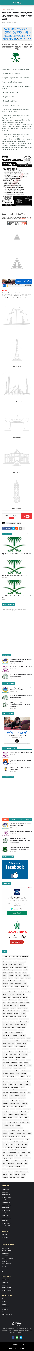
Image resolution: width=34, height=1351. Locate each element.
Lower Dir (23, 1073)
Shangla (18, 1144)
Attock (15, 964)
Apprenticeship (22, 961)
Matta (21, 1084)
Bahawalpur (18, 970)
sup (3, 1155)
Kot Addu (10, 1065)
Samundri (21, 1139)
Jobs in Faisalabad (6, 1197)
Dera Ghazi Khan (20, 994)
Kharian (4, 1060)
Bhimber (16, 978)
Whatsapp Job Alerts (11, 34)
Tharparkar (5, 1169)
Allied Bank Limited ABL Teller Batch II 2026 (20, 761)
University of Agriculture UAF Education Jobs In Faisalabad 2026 (21, 660)
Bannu (24, 972)
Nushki (21, 1111)
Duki (9, 1002)
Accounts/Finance (24, 956)
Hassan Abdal (20, 1021)
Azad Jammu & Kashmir (8, 967)
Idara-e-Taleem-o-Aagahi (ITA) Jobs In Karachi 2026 (20, 768)
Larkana (11, 1070)
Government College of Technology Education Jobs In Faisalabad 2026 (19, 848)
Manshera (27, 1081)
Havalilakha (5, 1024)
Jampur (28, 1038)
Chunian (22, 986)
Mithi (28, 1092)
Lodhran (12, 1073)
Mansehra (20, 1081)
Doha (26, 1000)
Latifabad (22, 1070)
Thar (23, 1166)
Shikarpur (23, 1147)
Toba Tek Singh (18, 1169)
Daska (10, 991)
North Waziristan (6, 1111)
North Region (27, 1109)
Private (27, 1122)
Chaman (22, 980)
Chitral (16, 986)
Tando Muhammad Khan (17, 1160)
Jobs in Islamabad (6, 1194)
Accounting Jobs (15, 39)
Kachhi (25, 1043)
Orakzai (4, 1114)
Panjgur (4, 1117)
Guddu (16, 1013)
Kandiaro (11, 1051)
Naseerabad (5, 1103)
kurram (4, 1068)
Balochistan (10, 972)
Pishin (4, 1122)
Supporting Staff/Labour (12, 1155)
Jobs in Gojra (5, 1220)
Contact (4, 1304)
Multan (11, 1095)
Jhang (28, 1040)
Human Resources (7, 1030)
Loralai (17, 1073)
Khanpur (18, 1057)
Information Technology (8, 1032)
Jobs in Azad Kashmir (7, 1290)
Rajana (19, 1130)
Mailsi (17, 1076)
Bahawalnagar (10, 970)
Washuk (23, 1174)
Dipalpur (20, 1000)
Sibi (21, 1150)
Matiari (16, 1084)
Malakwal (11, 1079)
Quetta (20, 1128)
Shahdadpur (5, 1144)
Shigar (17, 1147)
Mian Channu (14, 1087)
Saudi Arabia (17, 1141)
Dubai (4, 1002)
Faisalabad (22, 1005)
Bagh (4, 970)
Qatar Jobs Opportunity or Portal (14, 37)
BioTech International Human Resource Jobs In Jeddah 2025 (16, 596)
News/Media (5, 1109)
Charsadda (5, 983)
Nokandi (12, 1109)
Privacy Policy (5, 1306)
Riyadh (19, 523)
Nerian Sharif (22, 1106)
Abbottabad (8, 956)
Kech (19, 1054)
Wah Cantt (17, 1174)
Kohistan (26, 1062)
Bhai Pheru (26, 975)
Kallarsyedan (6, 1049)
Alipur (14, 961)
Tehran (4, 1166)
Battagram (11, 975)
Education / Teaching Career (13, 31)
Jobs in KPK (4, 1285)
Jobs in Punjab (26, 35)
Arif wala (5, 964)
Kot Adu (16, 1065)
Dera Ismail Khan (6, 997)
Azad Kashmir (19, 967)
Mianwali (22, 1087)
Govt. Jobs (9, 1013)
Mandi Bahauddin (26, 1079)
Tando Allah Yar (26, 1158)
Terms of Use (5, 1309)
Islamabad (22, 1035)
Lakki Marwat (22, 1068)
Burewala (28, 978)
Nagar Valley (5, 1100)
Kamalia (19, 1049)
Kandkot (18, 1051)
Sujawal (23, 1152)
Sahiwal (17, 1136)
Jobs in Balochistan (6, 1287)
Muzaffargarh (21, 1098)
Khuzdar (22, 1060)
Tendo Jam (10, 1166)
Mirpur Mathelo (14, 1092)
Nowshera (15, 1111)
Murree (23, 1095)
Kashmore (5, 1054)
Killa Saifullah (14, 1062)
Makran (28, 1076)
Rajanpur (25, 1130)
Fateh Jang (12, 1008)
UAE (21, 1171)
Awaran (21, 964)
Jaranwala (11, 1040)
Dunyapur (14, 1002)
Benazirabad (19, 975)
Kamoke (25, 1049)
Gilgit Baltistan (24, 1010)
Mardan (4, 1084)
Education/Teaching (7, 1005)
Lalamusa (5, 1070)
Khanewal (11, 1057)
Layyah (28, 1070)
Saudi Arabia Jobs (14, 35)
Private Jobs (5, 1125)
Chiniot (4, 986)
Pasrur (21, 1117)
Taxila (26, 1163)
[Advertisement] (17, 286)
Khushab (16, 1060)
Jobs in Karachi (5, 1192)
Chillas (24, 983)
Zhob (18, 1177)
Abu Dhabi (15, 956)
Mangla (14, 1081)
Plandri (9, 1122)
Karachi (23, 1051)
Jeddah (17, 1040)
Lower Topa (5, 1076)
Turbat (16, 1171)
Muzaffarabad (13, 1098)
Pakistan (17, 1114)
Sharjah (4, 1147)
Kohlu (4, 1065)
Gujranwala (13, 1016)
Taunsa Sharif (19, 1163)
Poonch (15, 1122)
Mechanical (27, 1084)
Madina (12, 1076)
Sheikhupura (11, 1147)
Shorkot (4, 1150)
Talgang (10, 1158)
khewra (10, 1060)
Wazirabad (5, 1177)
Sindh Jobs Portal (10, 36)
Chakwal (16, 980)
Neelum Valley (13, 1106)
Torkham (10, 1171)
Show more (29, 534)
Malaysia (18, 1079)
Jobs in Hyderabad (6, 1202)
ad (3, 959)
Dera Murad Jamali (17, 997)
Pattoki (26, 1117)
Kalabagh (10, 1046)
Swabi (21, 1155)
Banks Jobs (17, 972)
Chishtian (10, 986)
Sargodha (10, 1141)
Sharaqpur (24, 1144)
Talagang (5, 1158)
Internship (15, 1035)
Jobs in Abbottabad (6, 1226)
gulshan (25, 1016)
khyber (28, 1060)
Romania (5, 1136)
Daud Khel (21, 991)
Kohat (20, 1062)
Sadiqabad (11, 1136)
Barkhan (5, 975)
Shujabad (10, 1150)
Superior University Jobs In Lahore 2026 (21, 667)
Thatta (11, 1169)
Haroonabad (5, 1021)
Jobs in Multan (5, 1199)
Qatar (15, 1128)
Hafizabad (10, 1019)
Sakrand (23, 1136)
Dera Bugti (11, 994)
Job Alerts (4, 1301)
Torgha (25, 1169)
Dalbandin (24, 989)
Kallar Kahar (22, 1046)
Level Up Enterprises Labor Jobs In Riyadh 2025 (14, 575)
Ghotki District (11, 1010)
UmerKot (26, 1171)
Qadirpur (18, 1125)
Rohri (29, 1133)
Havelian (17, 1024)
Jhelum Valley (11, 1043)
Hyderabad (21, 1030)
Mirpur (24, 1090)
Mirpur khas (5, 1092)
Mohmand (5, 1095)
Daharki (9, 989)
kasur (11, 1054)
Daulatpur (28, 991)
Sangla (4, 1141)
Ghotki (4, 1010)
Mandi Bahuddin (6, 1081)
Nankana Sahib (13, 1100)
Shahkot (12, 1144)
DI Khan (4, 1000)
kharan (23, 1057)
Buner (22, 978)
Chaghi (4, 980)
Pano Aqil (10, 1117)
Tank (26, 1160)
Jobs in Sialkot (5, 1207)
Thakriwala (17, 1166)
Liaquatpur (5, 1073)
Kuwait (9, 1068)
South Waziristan (12, 1152)
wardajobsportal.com (25, 218)
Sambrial (15, 1139)
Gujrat (19, 1016)
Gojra (4, 1013)
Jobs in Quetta (5, 1215)
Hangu (21, 1019)
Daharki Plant (16, 989)
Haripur (27, 1019)
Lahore (15, 1068)
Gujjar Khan (5, 1016)
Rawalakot (5, 1133)
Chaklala (10, 980)
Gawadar (20, 1008)
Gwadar (4, 1019)
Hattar (26, 1021)
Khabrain (25, 1054)
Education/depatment (24, 1002)
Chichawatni (18, 983)
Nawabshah (5, 1106)
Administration (13, 959)
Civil (27, 986)
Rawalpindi (12, 1133)
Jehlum (23, 1040)
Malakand (5, 1079)
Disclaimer (4, 1312)
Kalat (16, 1046)
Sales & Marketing (7, 1139)
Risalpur (19, 1133)
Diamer (10, 1000)
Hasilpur (13, 1021)
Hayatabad (23, 1024)
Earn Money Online (9, 28)
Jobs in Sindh (5, 1282)
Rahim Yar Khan (6, 1130)
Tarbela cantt (11, 1163)
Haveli (11, 1024)
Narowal (21, 1100)
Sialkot (16, 1150)
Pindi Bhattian (18, 1120)
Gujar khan (22, 1013)
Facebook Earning (10, 29)
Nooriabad (19, 1109)
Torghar (4, 1171)
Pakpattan (23, 1114)
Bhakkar (4, 978)
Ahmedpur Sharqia (7, 961)
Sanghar (27, 1139)
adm (7, 959)
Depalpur (5, 994)
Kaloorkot (13, 1049)
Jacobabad (5, 1038)
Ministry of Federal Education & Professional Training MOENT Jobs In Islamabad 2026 (20, 704)
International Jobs (10, 9)
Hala (16, 1019)
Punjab (5, 819)
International (19, 1032)
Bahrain (25, 970)
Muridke (17, 1095)
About (3, 1299)
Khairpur (5, 1057)
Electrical (16, 1005)
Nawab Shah (24, 1103)
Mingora (19, 1090)
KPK (21, 819)
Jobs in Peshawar (6, 1213)
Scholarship (25, 1141)
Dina (15, 1000)
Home (3, 9)
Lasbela (16, 1070)
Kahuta (4, 1046)
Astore (10, 964)
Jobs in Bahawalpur (6, 1223)
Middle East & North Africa (9, 1090)
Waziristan (12, 1177)
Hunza (14, 1030)
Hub (13, 1027)
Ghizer (25, 1008)
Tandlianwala (17, 1158)
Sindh (13, 819)
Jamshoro (5, 1040)
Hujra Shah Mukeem (20, 1027)
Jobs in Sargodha (6, 1210)
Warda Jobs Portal (21, 1344)
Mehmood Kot (6, 1087)
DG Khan (25, 997)
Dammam (5, 991)
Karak (29, 1051)
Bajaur (4, 972)
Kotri (25, 1065)
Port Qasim (21, 1122)
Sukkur (28, 1152)
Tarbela (4, 1163)
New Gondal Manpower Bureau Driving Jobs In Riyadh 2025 (16, 554)
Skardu (4, 1152)
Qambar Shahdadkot (7, 1128)
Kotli (21, 1065)
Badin (25, 967)
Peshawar (10, 1120)
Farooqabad (5, 1008)
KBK (15, 1054)
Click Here (24, 222)
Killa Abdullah (6, 1062)
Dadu (4, 989)
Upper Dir (5, 1174)
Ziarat (22, 1177)
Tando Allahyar (6, 1160)
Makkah (22, 1076)
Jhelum (4, 1043)
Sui (18, 1152)
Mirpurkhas (22, 1092)
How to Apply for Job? (7, 1314)
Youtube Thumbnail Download (21, 32)
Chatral (11, 983)
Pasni (16, 1117)
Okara (26, 1111)
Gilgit (18, 1010)
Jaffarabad (12, 1038)
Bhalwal (10, 978)
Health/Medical (6, 1027)
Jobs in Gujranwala (6, 1218)
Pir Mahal (26, 1120)
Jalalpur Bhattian (21, 1038)
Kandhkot (5, 1051)
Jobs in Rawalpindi (6, 1205)
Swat (26, 1155)
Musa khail (5, 1098)
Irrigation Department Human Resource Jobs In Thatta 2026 (21, 675)
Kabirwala (18, 1043)
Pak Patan (10, 1114)
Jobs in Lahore (5, 1189)
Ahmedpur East (22, 959)
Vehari (10, 1174)
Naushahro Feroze (14, 1103)
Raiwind (14, 1130)
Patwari (4, 1120)
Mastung (10, 1084)
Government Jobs (22, 28)
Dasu (15, 991)
